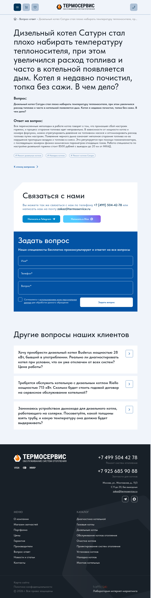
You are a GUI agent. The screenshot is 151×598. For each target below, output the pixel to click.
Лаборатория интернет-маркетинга (115, 591)
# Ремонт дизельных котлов (28, 155)
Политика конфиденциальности (33, 586)
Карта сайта (21, 582)
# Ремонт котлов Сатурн (82, 155)
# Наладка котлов (56, 155)
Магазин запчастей (26, 524)
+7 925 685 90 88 (117, 471)
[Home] (75, 7)
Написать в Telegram (39, 218)
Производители (23, 546)
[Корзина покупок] (26, 7)
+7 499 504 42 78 (117, 457)
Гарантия (19, 540)
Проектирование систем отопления (98, 546)
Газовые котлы (85, 524)
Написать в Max (80, 218)
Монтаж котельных (88, 562)
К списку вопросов (24, 166)
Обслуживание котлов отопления (97, 535)
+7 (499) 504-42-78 (108, 205)
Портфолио (20, 530)
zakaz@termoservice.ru (73, 209)
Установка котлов (87, 551)
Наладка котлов (87, 557)
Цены (17, 535)
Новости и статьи (24, 557)
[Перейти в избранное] (35, 7)
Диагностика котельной (91, 519)
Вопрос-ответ (27, 19)
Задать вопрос (106, 302)
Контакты (19, 562)
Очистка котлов (86, 540)
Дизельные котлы (87, 530)
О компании (21, 519)
